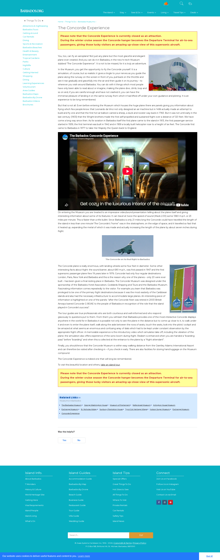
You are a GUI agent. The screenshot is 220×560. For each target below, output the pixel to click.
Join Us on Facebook (166, 479)
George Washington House (95, 405)
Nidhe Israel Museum (141, 405)
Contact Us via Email (166, 494)
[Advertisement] (39, 152)
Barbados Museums (86, 22)
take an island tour (110, 364)
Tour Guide (74, 510)
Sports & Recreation (33, 44)
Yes (64, 440)
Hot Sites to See (121, 489)
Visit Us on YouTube (165, 489)
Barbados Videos (31, 101)
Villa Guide (74, 516)
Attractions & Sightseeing (35, 26)
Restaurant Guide (77, 505)
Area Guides (29, 90)
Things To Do (70, 22)
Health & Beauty (31, 51)
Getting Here (31, 500)
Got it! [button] (209, 556)
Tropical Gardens (31, 58)
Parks (25, 61)
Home (60, 22)
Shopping (27, 76)
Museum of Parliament (120, 405)
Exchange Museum (70, 409)
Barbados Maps (30, 94)
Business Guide (76, 500)
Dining (26, 79)
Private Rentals (120, 505)
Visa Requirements (34, 505)
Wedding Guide (76, 521)
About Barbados (33, 479)
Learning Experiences (33, 83)
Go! (141, 535)
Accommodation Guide (80, 479)
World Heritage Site (34, 494)
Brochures (28, 104)
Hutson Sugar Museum (160, 409)
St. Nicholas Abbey (89, 409)
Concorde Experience (70, 413)
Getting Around (30, 33)
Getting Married (30, 72)
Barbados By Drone (32, 97)
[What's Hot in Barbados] (166, 5)
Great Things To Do (122, 484)
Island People (31, 510)
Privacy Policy (139, 543)
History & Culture (33, 489)
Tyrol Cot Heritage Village (136, 409)
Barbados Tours (30, 29)
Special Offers (119, 479)
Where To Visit (119, 500)
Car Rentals (28, 36)
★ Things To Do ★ (34, 20)
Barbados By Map (77, 484)
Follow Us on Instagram (167, 484)
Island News (118, 521)
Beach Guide (75, 494)
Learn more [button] (84, 556)
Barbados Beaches (32, 47)
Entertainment (30, 54)
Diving (26, 40)
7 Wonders (30, 484)
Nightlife (27, 65)
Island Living (31, 516)
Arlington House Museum (164, 405)
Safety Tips (118, 516)
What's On (30, 521)
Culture (26, 69)
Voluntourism (29, 87)
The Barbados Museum (71, 405)
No (79, 440)
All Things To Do (120, 494)
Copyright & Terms (123, 543)
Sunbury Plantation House (111, 409)
